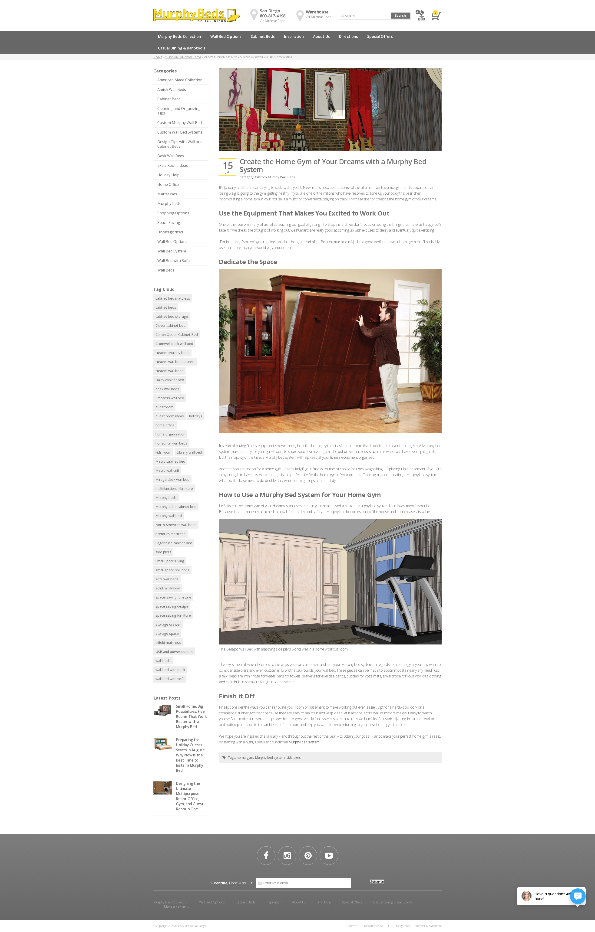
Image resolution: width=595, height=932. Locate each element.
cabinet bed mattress (172, 298)
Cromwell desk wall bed (174, 343)
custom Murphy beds (172, 352)
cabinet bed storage (171, 316)
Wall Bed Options (225, 36)
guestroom (164, 407)
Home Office (168, 184)
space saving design (171, 606)
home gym (245, 757)
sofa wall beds (166, 579)
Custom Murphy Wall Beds (180, 122)
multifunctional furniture (174, 488)
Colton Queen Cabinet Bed (176, 334)
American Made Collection (179, 79)
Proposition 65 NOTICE (376, 926)
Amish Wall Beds (171, 89)
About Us (321, 36)
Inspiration (294, 36)
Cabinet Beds (263, 36)
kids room (163, 452)
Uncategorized (170, 232)
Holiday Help (168, 174)
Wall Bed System (171, 251)
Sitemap (353, 926)
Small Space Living (169, 561)
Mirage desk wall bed (172, 479)
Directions (348, 36)
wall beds (163, 660)
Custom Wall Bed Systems (179, 132)
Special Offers (380, 36)
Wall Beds (165, 270)
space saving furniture (173, 615)
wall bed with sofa (169, 678)
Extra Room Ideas (172, 165)
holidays (195, 416)
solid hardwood (167, 588)
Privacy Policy (402, 926)
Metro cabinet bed (170, 461)
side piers (163, 551)
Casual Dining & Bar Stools (181, 48)
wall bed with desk (170, 669)
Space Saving (168, 222)
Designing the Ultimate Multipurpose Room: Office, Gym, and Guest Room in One (189, 796)
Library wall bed (189, 452)
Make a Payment (176, 906)
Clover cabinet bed (170, 325)
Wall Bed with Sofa (173, 260)
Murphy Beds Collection (179, 36)
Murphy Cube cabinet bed (175, 506)
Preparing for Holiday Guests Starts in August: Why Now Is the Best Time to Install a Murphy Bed (190, 755)
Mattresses (167, 193)
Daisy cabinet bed (169, 379)
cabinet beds (165, 307)
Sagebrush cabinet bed (173, 542)
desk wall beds (167, 388)
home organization (170, 434)
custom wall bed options (175, 361)
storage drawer (168, 624)
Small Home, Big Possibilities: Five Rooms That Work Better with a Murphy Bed (191, 716)
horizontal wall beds (171, 443)
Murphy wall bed (168, 515)
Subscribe (377, 881)
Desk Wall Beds (170, 155)
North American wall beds (175, 524)
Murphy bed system (303, 742)
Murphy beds (169, 203)
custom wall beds (169, 370)
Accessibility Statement (428, 926)
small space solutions (172, 570)
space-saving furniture (173, 597)
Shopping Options (173, 213)
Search (400, 15)
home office (165, 425)
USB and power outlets (174, 651)
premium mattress (170, 533)
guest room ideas (169, 416)
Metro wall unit (167, 470)
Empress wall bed (169, 398)
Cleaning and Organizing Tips (179, 111)
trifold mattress (168, 642)
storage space (167, 633)
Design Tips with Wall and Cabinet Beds (179, 144)
